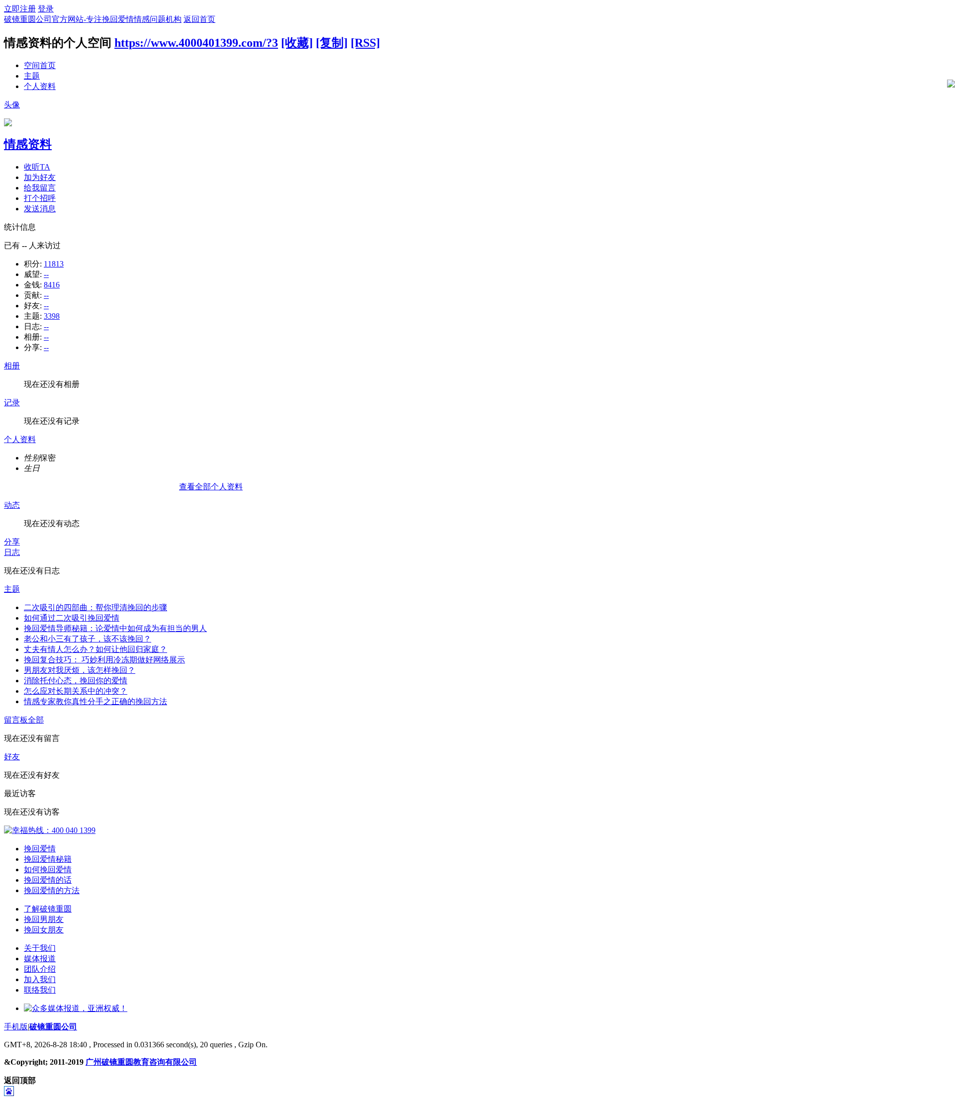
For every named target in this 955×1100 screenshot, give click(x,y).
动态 (12, 505)
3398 (52, 316)
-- (46, 274)
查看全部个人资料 (211, 486)
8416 (52, 284)
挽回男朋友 (44, 919)
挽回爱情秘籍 (48, 859)
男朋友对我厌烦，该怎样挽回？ (79, 670)
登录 (46, 8)
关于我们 (40, 948)
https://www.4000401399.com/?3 (196, 42)
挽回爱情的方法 (52, 890)
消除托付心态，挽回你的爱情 (75, 680)
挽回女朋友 (44, 929)
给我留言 (40, 187)
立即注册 (20, 8)
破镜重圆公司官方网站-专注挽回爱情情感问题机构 (93, 19)
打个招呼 (40, 198)
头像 (12, 104)
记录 (12, 402)
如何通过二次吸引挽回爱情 (71, 618)
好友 (12, 756)
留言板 (16, 720)
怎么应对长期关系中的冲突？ (75, 691)
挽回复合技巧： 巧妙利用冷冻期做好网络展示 (104, 659)
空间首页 (40, 65)
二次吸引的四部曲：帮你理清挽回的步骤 (95, 607)
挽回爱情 (40, 848)
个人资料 (40, 86)
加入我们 (40, 979)
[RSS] (365, 42)
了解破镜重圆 (48, 909)
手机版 (16, 1026)
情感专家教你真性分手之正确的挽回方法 (95, 701)
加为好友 (40, 177)
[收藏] (297, 42)
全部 (36, 720)
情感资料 (28, 144)
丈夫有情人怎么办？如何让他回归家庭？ (95, 649)
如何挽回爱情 (48, 869)
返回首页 (199, 19)
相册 (12, 366)
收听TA (37, 167)
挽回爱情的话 (48, 880)
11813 (54, 264)
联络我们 (40, 990)
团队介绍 (40, 969)
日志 (12, 552)
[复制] (332, 42)
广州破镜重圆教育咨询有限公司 (141, 1062)
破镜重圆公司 (53, 1026)
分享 (12, 542)
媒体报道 (40, 958)
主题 (32, 76)
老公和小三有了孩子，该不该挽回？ (87, 639)
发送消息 (40, 208)
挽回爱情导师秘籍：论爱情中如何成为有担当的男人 (115, 628)
